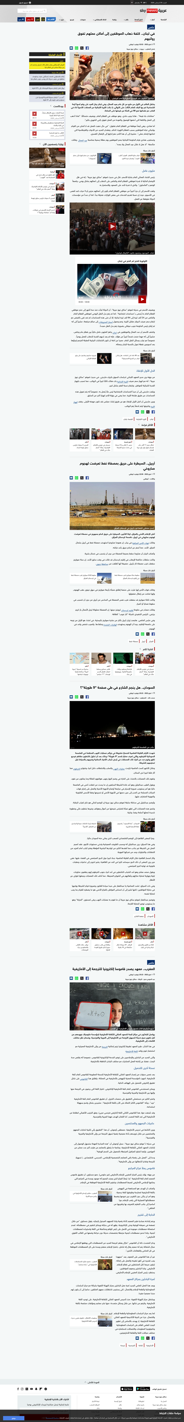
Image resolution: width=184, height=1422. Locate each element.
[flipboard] (41, 1388)
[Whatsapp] (76, 48)
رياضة (114, 19)
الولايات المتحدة (110, 624)
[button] (30, 19)
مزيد (62, 19)
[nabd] (45, 1388)
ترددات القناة (140, 1408)
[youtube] (31, 1388)
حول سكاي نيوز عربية (160, 1404)
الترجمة (105, 1046)
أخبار (153, 19)
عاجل (37, 19)
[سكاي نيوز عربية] (153, 11)
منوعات (83, 19)
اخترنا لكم (148, 649)
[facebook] (18, 1388)
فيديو (72, 19)
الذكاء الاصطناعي (100, 19)
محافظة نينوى (102, 564)
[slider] (107, 300)
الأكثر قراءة (147, 424)
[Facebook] (87, 48)
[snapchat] (36, 1388)
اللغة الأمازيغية (132, 1051)
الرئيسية (164, 19)
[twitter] (27, 1388)
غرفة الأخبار (95, 1401)
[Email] (71, 48)
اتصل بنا (164, 1401)
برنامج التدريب (162, 1408)
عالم (126, 19)
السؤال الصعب (94, 1404)
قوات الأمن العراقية (140, 543)
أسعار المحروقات (106, 321)
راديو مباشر (140, 1404)
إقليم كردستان (127, 610)
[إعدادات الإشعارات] (43, 19)
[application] (112, 226)
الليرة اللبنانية (122, 381)
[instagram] (22, 1388)
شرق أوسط (139, 19)
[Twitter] (81, 48)
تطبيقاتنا (141, 1401)
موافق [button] (14, 1418)
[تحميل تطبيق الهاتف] (135, 1389)
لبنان (115, 332)
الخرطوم (76, 768)
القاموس (84, 1078)
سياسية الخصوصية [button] (52, 1417)
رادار (98, 1408)
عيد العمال (82, 140)
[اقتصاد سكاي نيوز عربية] (51, 19)
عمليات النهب (119, 768)
